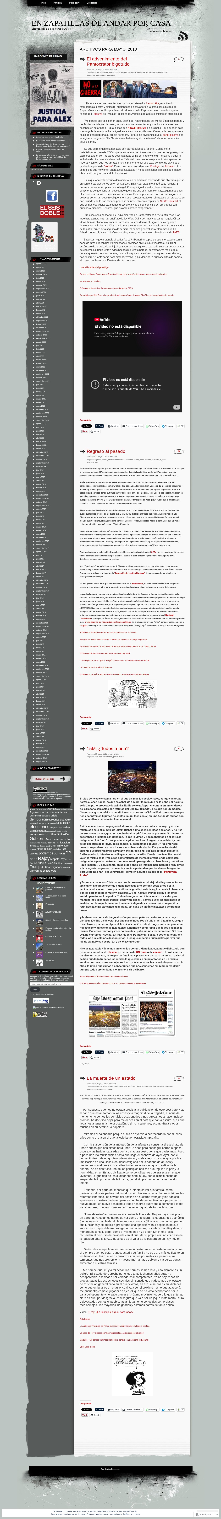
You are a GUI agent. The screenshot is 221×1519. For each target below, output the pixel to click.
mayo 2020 (40, 434)
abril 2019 (40, 481)
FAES (176, 232)
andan (112, 72)
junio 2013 (40, 729)
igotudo (152, 72)
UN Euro (141, 952)
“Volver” (108, 166)
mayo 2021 (40, 392)
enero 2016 (40, 619)
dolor (47, 823)
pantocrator (101, 75)
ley (38, 846)
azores (124, 72)
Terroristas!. (50, 960)
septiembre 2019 (42, 463)
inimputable (147, 1086)
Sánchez (40, 862)
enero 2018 (40, 534)
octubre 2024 (41, 285)
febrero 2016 (41, 616)
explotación (56, 831)
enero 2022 (40, 367)
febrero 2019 (41, 488)
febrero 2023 (41, 324)
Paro (60, 849)
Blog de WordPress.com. (110, 1469)
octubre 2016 (41, 587)
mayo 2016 (40, 605)
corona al (98, 1086)
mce (142, 460)
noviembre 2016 (42, 584)
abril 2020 (40, 438)
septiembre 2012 (42, 761)
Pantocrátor (152, 103)
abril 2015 (40, 651)
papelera (160, 1086)
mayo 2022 (40, 353)
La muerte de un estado (111, 1078)
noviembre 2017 (42, 541)
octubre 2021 (41, 377)
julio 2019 (40, 470)
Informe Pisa (137, 584)
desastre (65, 819)
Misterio (148, 460)
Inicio (43, 3)
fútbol (52, 834)
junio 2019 (40, 473)
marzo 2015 (41, 655)
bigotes (97, 460)
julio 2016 (40, 598)
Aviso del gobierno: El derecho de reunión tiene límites (104, 976)
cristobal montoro (116, 460)
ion (154, 1086)
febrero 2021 (41, 402)
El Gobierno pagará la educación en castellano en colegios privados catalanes (114, 674)
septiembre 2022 (42, 338)
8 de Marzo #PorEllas (53, 936)
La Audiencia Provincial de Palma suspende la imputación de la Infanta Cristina (114, 1326)
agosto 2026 (41, 264)
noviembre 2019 (42, 456)
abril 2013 (40, 737)
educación (64, 822)
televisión (50, 863)
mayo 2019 (40, 477)
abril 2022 (40, 356)
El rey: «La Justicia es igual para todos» (110, 1312)
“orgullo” (84, 625)
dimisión (41, 823)
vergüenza (56, 867)
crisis (54, 815)
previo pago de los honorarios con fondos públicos (107, 622)
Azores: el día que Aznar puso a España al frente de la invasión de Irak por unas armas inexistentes (123, 274)
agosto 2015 (41, 637)
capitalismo (62, 812)
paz (64, 849)
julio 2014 (40, 683)
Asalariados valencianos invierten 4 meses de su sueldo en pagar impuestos (113, 639)
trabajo (62, 863)
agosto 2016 (41, 594)
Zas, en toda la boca (53, 944)
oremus (159, 72)
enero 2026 (40, 271)
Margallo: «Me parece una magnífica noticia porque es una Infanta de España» (114, 1340)
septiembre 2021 (42, 381)
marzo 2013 (41, 740)
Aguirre (34, 812)
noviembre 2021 (42, 374)
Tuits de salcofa (36, 169)
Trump (35, 867)
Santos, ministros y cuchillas (56, 920)
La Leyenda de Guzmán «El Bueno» (96, 667)
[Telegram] (38, 183)
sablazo (155, 460)
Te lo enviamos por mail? (52, 971)
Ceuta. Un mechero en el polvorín (49, 137)
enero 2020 (40, 449)
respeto (54, 859)
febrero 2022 (41, 363)
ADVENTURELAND (53, 912)
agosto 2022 (41, 342)
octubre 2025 (41, 274)
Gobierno (38, 838)
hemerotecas (142, 72)
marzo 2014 (41, 697)
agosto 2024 (41, 292)
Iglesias (70, 839)
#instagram (43, 809)
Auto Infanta (85, 1319)
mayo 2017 (40, 562)
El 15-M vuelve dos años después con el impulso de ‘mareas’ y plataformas (113, 983)
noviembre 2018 (42, 498)
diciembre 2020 (42, 409)
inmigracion (63, 842)
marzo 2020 (41, 441)
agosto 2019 (41, 466)
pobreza (34, 853)
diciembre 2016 (42, 580)
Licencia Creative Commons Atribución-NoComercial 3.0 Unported (52, 797)
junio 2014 (40, 687)
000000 (52, 809)
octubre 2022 (41, 335)
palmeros (91, 75)
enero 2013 (40, 747)
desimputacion (120, 1086)
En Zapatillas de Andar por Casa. (102, 23)
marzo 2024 (41, 306)
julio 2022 (40, 345)
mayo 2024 (40, 299)
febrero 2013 (41, 744)
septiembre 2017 (42, 548)
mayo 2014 (40, 690)
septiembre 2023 (42, 321)
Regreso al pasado (106, 451)
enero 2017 (40, 577)
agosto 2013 (41, 722)
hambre (63, 839)
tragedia (69, 863)
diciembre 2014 (42, 665)
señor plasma (170, 134)
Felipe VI (43, 834)
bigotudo (132, 72)
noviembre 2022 (42, 331)
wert (53, 870)
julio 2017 (40, 555)
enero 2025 (40, 281)
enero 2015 (40, 662)
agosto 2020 (41, 424)
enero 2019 (40, 491)
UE (43, 867)
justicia (33, 846)
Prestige (155, 166)
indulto (37, 843)
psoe (33, 859)
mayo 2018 (40, 520)
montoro (64, 845)
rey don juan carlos (103, 1089)
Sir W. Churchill (169, 201)
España (34, 831)
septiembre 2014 (42, 676)
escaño (157, 952)
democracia (39, 819)
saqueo (68, 859)
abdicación (60, 809)
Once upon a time (87, 1347)
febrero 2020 (41, 445)
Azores (169, 166)
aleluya (98, 113)
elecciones (39, 826)
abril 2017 (40, 566)
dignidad (34, 823)
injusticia (51, 843)
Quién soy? (74, 3)
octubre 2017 (41, 545)
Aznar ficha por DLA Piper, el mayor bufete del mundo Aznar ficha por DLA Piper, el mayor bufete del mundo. (127, 295)
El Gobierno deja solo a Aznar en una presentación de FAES (106, 288)
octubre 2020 (41, 417)
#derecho (34, 809)
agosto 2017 (41, 552)
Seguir (35, 990)
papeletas (111, 75)
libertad (42, 846)
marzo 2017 (41, 569)
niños (40, 848)
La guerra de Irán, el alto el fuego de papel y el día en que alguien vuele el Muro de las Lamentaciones (53, 157)
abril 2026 (40, 267)
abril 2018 (40, 523)
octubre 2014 (41, 673)
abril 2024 (40, 303)
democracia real (105, 757)
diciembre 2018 (42, 495)
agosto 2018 (41, 509)
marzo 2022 (41, 360)
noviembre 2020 (42, 413)
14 (179, 451)
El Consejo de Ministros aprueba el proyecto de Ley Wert (105, 653)
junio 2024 (40, 296)
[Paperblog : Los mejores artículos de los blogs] (41, 1003)
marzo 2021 (41, 399)
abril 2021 (40, 395)
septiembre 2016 (42, 591)
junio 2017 (40, 559)
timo (56, 863)
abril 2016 (40, 609)
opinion (48, 848)
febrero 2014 (41, 701)
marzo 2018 (41, 527)
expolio (64, 831)
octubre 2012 (41, 758)
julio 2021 (40, 385)
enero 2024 (40, 313)
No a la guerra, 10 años (90, 281)
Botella (41, 812)
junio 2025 (40, 278)
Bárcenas (50, 812)
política (59, 853)
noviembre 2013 (42, 712)
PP (68, 853)
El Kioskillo (92, 3)
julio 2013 (40, 726)
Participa (58, 3)
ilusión (32, 843)
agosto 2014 (41, 680)
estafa (42, 830)
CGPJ (153, 552)
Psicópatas (49, 904)
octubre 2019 (41, 459)
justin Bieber (118, 757)
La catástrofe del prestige (94, 267)
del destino (108, 1086)
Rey (62, 859)
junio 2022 (40, 349)
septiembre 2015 (42, 633)
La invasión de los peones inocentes (50, 141)
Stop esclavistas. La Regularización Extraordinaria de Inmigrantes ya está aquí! (53, 145)
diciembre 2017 (42, 537)
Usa (47, 867)
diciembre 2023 (42, 317)
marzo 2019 (41, 484)
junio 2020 (40, 431)
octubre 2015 (41, 630)
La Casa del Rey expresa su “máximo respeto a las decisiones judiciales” (112, 1333)
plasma (112, 952)
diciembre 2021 (42, 370)
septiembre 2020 (42, 420)
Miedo (56, 846)
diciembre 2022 (42, 328)
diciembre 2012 (42, 751)
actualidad (69, 809)
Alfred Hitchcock (137, 128)
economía (54, 823)
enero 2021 (40, 406)
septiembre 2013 (42, 719)
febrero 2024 (41, 310)
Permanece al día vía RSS (160, 31)
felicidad (34, 834)
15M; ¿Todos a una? (108, 748)
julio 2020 (40, 427)
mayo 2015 (40, 648)
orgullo (55, 849)
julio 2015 (40, 641)
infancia (44, 843)
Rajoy (44, 858)
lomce (136, 460)
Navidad (33, 849)
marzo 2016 (41, 612)
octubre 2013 (41, 715)
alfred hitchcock (101, 72)
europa (49, 831)
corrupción (46, 816)
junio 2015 (40, 644)
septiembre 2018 (42, 505)
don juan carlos (134, 1086)
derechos (54, 819)
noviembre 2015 (42, 626)
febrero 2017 (41, 573)
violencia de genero (40, 870)
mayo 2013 (40, 733)
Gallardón (63, 834)
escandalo (64, 827)
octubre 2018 (41, 502)
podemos (46, 853)
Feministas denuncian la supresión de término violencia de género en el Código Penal (118, 646)
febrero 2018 (41, 530)
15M (96, 757)
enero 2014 (40, 705)
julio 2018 (40, 513)
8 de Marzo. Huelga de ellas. (56, 952)
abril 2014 (40, 694)
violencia (66, 867)
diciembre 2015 (42, 623)
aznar (118, 72)
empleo (54, 827)
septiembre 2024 (42, 289)
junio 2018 (40, 516)
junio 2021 (40, 388)
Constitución (35, 816)
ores (166, 72)
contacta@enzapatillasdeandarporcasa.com (50, 795)
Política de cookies (131, 1514)
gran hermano (53, 839)
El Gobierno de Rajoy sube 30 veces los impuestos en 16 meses (108, 632)
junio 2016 (40, 601)
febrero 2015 (41, 658)
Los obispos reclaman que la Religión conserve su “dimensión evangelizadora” (114, 660)
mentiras (49, 846)
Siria (31, 863)
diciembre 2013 (42, 708)
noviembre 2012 (42, 754)
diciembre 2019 (42, 452)
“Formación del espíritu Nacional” (129, 573)
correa (104, 460)
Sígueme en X (45, 166)
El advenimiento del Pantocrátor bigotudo (108, 61)
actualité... (114, 69)
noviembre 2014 (42, 669)
